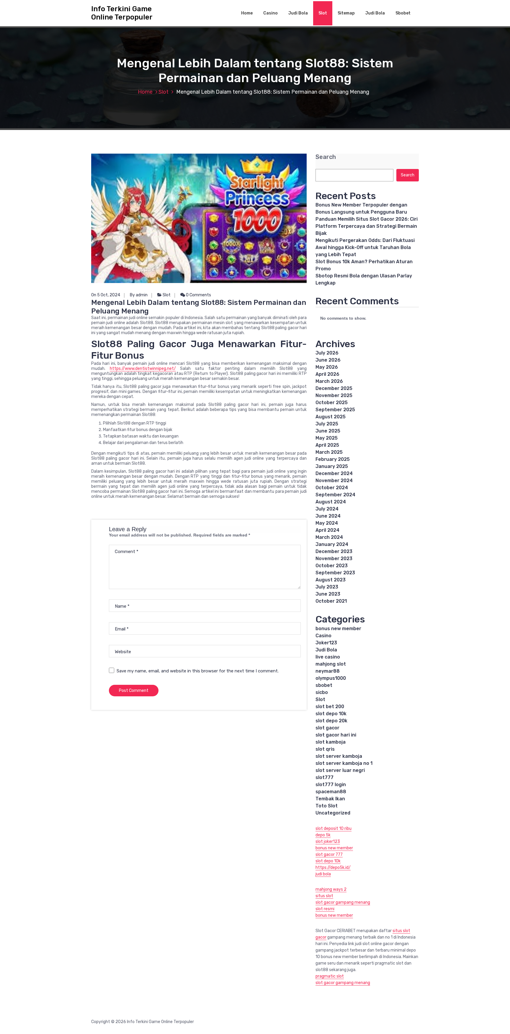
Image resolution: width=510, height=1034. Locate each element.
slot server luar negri (340, 770)
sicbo (322, 692)
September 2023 (335, 572)
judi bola (323, 874)
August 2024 (331, 502)
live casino (328, 657)
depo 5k (323, 835)
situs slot (324, 895)
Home (247, 13)
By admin (139, 294)
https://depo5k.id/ (333, 867)
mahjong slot (331, 664)
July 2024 (327, 509)
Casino (270, 13)
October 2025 (332, 402)
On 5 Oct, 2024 (105, 294)
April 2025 (327, 445)
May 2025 (327, 438)
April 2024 (327, 530)
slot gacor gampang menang (343, 902)
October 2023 (332, 565)
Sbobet (403, 13)
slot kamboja (331, 742)
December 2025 (334, 388)
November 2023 (334, 558)
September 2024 (335, 495)
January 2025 (332, 466)
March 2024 (329, 537)
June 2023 (328, 594)
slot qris (325, 749)
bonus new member (338, 628)
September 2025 (335, 409)
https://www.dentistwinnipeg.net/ (143, 368)
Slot (322, 13)
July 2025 (327, 424)
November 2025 (334, 395)
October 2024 (332, 487)
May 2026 (327, 367)
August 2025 (331, 417)
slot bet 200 (330, 706)
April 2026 (327, 374)
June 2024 (328, 516)
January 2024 (332, 544)
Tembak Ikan (330, 798)
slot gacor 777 (329, 854)
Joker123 (326, 643)
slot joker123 (328, 841)
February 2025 (333, 459)
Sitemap (346, 13)
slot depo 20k (331, 721)
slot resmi (325, 908)
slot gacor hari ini (336, 735)
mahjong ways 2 (331, 889)
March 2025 (329, 452)
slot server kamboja (339, 756)
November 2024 (334, 480)
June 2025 (328, 431)
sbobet (324, 685)
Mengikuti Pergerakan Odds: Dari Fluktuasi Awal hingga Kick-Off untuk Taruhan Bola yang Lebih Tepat (365, 247)
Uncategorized (333, 813)
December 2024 (334, 473)
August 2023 (331, 580)
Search (326, 157)
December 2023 (334, 551)
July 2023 (327, 587)
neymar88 (328, 671)
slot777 (325, 777)
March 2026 (329, 381)
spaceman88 (331, 791)
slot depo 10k (331, 713)
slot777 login (331, 784)
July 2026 (327, 353)
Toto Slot (327, 806)
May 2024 (327, 523)
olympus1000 (331, 678)
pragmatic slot (330, 976)
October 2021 (331, 601)
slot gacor (327, 728)
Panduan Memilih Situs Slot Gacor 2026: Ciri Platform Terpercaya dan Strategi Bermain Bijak (367, 226)
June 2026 (328, 360)
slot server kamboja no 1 (344, 763)
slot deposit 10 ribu (334, 828)
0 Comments (198, 294)
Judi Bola (298, 13)
